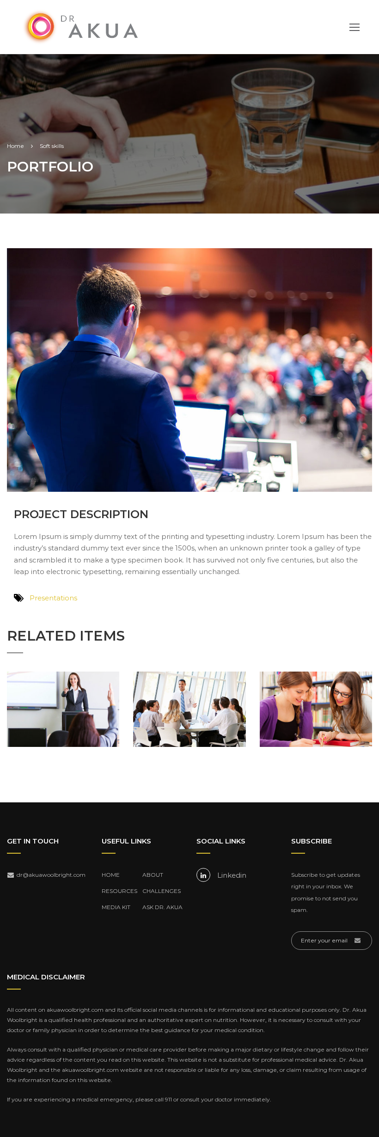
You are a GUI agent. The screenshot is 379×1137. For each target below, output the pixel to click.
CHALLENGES (161, 890)
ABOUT (152, 874)
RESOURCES (119, 890)
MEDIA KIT (116, 907)
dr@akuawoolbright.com (49, 874)
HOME (111, 874)
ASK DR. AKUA (162, 907)
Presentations (53, 597)
